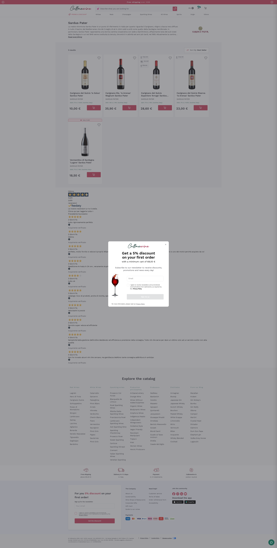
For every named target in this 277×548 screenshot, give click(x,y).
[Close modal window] (165, 244)
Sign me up (145, 297)
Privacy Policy (140, 304)
